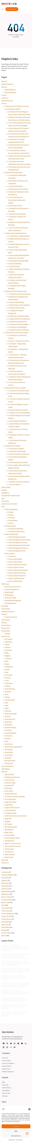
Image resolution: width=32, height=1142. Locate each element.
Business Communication (13, 587)
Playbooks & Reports (7, 611)
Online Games (5, 609)
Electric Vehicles (6, 897)
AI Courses (11, 518)
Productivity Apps (10, 598)
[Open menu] (2, 9)
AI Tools (3, 95)
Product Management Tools (16, 551)
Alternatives (5, 872)
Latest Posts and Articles (9, 504)
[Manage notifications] (27, 1133)
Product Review (6, 916)
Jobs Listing (5, 501)
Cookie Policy (12, 1139)
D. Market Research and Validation (19, 305)
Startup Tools (5, 636)
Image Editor (9, 805)
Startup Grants (6, 625)
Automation (8, 650)
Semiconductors (6, 919)
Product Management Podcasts (18, 548)
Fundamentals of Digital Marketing (15, 233)
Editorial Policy (6, 487)
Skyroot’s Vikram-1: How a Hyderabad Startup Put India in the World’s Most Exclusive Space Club (15, 992)
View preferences (16, 1136)
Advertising (8, 642)
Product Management (11, 534)
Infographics (5, 493)
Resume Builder (10, 835)
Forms (7, 680)
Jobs (2, 498)
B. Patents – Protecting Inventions (18, 341)
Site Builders (9, 750)
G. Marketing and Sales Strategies (18, 316)
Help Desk (8, 692)
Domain (7, 669)
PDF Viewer (8, 824)
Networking (8, 722)
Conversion (8, 658)
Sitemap (4, 623)
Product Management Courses (17, 542)
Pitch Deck (8, 730)
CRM (6, 661)
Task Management (10, 603)
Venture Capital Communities (17, 565)
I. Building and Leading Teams (17, 322)
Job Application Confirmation (10, 495)
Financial (7, 678)
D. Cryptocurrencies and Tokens (18, 189)
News (3, 905)
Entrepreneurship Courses (16, 531)
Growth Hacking (10, 689)
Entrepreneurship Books (15, 529)
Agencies (4, 87)
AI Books (11, 515)
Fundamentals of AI (11, 617)
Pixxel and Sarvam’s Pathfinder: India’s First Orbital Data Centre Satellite (13, 977)
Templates (8, 758)
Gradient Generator (11, 794)
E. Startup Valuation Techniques (18, 410)
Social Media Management (13, 600)
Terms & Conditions (7, 766)
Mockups (7, 716)
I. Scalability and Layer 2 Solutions (18, 482)
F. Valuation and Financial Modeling (19, 413)
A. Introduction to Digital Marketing (19, 236)
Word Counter (9, 857)
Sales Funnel (9, 744)
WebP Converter (10, 854)
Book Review (5, 883)
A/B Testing (8, 639)
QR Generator (9, 830)
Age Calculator (9, 774)
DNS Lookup (8, 788)
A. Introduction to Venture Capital (18, 391)
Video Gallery (5, 769)
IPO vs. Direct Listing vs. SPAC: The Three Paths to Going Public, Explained (14, 1013)
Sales (6, 741)
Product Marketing (10, 733)
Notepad (7, 821)
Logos (6, 708)
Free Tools (5, 1085)
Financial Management (12, 589)
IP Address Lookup (10, 813)
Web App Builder (10, 761)
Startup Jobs (5, 628)
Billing (7, 653)
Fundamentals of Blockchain (13, 172)
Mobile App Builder (11, 714)
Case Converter (10, 780)
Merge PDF (8, 819)
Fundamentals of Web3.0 (12, 446)
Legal (6, 705)
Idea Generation (10, 700)
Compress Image (10, 783)
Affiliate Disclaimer (7, 84)
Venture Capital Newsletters (17, 576)
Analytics (8, 647)
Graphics (7, 686)
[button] (29, 1109)
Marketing (8, 711)
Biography (4, 880)
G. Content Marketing (14, 264)
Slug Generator (9, 841)
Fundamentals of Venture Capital (15, 388)
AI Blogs (10, 512)
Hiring (6, 694)
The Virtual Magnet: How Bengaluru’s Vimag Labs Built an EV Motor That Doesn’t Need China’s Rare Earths (15, 984)
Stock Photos (9, 755)
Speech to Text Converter (13, 843)
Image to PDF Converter (12, 808)
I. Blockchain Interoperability (17, 214)
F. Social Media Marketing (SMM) (18, 261)
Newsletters (8, 725)
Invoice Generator (10, 810)
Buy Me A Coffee (12, 9)
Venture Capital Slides (15, 581)
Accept (16, 1126)
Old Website (6, 1090)
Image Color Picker (10, 802)
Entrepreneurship (10, 526)
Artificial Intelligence (11, 509)
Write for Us (5, 863)
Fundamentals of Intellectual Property (16, 333)
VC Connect (12, 556)
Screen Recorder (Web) (12, 838)
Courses (3, 103)
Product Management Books (17, 537)
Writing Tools (9, 763)
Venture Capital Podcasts (16, 578)
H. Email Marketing (14, 266)
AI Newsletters (12, 520)
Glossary (4, 490)
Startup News (5, 631)
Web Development (10, 92)
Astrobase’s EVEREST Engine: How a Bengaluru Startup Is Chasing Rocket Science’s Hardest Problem (15, 970)
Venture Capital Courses (15, 567)
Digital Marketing (10, 90)
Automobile (5, 878)
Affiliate (7, 645)
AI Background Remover (12, 777)
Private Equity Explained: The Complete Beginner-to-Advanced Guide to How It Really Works (14, 999)
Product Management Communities (19, 540)
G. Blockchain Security (15, 206)
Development (9, 667)
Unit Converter (9, 849)
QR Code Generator (11, 827)
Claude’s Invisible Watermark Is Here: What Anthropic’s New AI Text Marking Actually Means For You (15, 955)
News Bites (4, 606)
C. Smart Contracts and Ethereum (18, 454)
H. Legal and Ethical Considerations (19, 319)
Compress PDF (9, 785)
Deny (16, 1131)
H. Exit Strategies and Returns (17, 421)
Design (7, 664)
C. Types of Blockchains (15, 186)
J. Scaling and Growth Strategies (18, 324)
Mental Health (9, 592)
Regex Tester (9, 832)
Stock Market (5, 927)
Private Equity (5, 911)
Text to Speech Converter (13, 846)
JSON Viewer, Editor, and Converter (16, 816)
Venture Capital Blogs (15, 559)
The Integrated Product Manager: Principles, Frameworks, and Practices (14, 1006)
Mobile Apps (5, 584)
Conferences (5, 889)
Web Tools (4, 860)
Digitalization (5, 894)
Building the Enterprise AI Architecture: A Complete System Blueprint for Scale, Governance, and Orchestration (15, 947)
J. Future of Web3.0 (14, 484)
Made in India (5, 902)
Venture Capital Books (15, 562)
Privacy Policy (19, 1139)
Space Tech (5, 925)
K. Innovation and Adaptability (17, 327)
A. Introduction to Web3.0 (16, 449)
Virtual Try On (9, 852)
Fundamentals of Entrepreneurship (16, 291)
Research (8, 738)
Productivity (8, 736)
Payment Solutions (10, 727)
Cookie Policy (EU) (7, 101)
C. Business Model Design (16, 302)
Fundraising (8, 683)
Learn (3, 507)
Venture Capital (10, 553)
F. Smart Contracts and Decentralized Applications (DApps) (16, 200)
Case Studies (5, 886)
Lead (6, 703)
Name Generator (10, 719)
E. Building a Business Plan (16, 308)
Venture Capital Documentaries (18, 570)
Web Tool (4, 772)
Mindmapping (9, 595)
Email (6, 672)
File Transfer (8, 675)
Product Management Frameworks (19, 545)
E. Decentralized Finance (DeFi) (18, 462)
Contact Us (4, 98)
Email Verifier (9, 791)
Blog (3, 1082)
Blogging (7, 656)
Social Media (9, 752)
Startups (7, 634)
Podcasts (4, 614)
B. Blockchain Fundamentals (17, 451)
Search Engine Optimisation (13, 747)
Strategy (4, 930)
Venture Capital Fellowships (17, 573)
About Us (4, 81)
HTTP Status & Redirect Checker (15, 796)
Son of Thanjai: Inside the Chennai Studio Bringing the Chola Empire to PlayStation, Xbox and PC (15, 963)
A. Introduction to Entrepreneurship (19, 294)
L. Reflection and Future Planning (18, 330)
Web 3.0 (3, 936)
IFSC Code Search (10, 799)
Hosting (7, 697)
